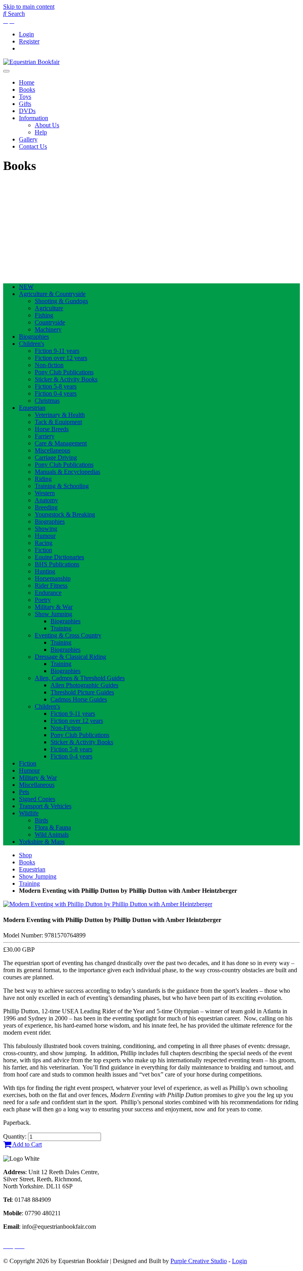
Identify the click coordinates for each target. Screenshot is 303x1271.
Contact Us (33, 146)
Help (41, 132)
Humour (45, 535)
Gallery (28, 139)
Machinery (48, 329)
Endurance (48, 592)
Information (33, 118)
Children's (31, 343)
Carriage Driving (56, 457)
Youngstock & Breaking (65, 514)
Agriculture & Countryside (52, 293)
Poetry (43, 599)
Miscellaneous (52, 450)
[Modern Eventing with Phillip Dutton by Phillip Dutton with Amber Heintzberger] (107, 904)
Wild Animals (52, 834)
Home (26, 82)
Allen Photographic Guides (84, 685)
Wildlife (29, 813)
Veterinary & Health (60, 414)
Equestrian (32, 407)
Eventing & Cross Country (68, 635)
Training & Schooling (62, 486)
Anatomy (46, 500)
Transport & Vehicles (45, 806)
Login (26, 34)
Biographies (34, 336)
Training (60, 628)
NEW (26, 286)
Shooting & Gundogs (61, 301)
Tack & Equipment (58, 422)
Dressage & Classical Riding (70, 656)
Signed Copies (37, 799)
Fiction (43, 550)
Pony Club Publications (64, 372)
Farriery (44, 436)
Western (45, 493)
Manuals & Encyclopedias (67, 471)
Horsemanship (53, 578)
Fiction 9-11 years (57, 350)
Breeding (46, 507)
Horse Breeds (52, 429)
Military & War (54, 606)
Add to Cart (26, 1144)
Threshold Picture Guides (82, 692)
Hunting (45, 571)
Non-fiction (49, 365)
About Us (47, 125)
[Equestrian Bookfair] (31, 61)
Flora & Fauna (53, 827)
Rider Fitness (51, 585)
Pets (24, 791)
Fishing (44, 315)
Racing (43, 542)
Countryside (50, 322)
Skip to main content (28, 6)
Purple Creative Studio (198, 1261)
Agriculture (49, 308)
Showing (46, 528)
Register (29, 41)
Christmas (47, 400)
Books (27, 89)
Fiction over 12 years (61, 358)
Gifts (25, 103)
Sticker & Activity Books (66, 379)
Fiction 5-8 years (56, 386)
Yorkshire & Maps (42, 841)
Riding (43, 478)
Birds (41, 820)
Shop (25, 855)
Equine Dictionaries (59, 557)
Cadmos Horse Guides (78, 699)
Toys (25, 96)
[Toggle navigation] (6, 71)
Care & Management (61, 443)
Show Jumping (53, 614)
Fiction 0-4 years (56, 393)
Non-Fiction (65, 727)
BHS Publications (57, 564)
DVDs (27, 110)
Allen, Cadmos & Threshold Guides (80, 678)
